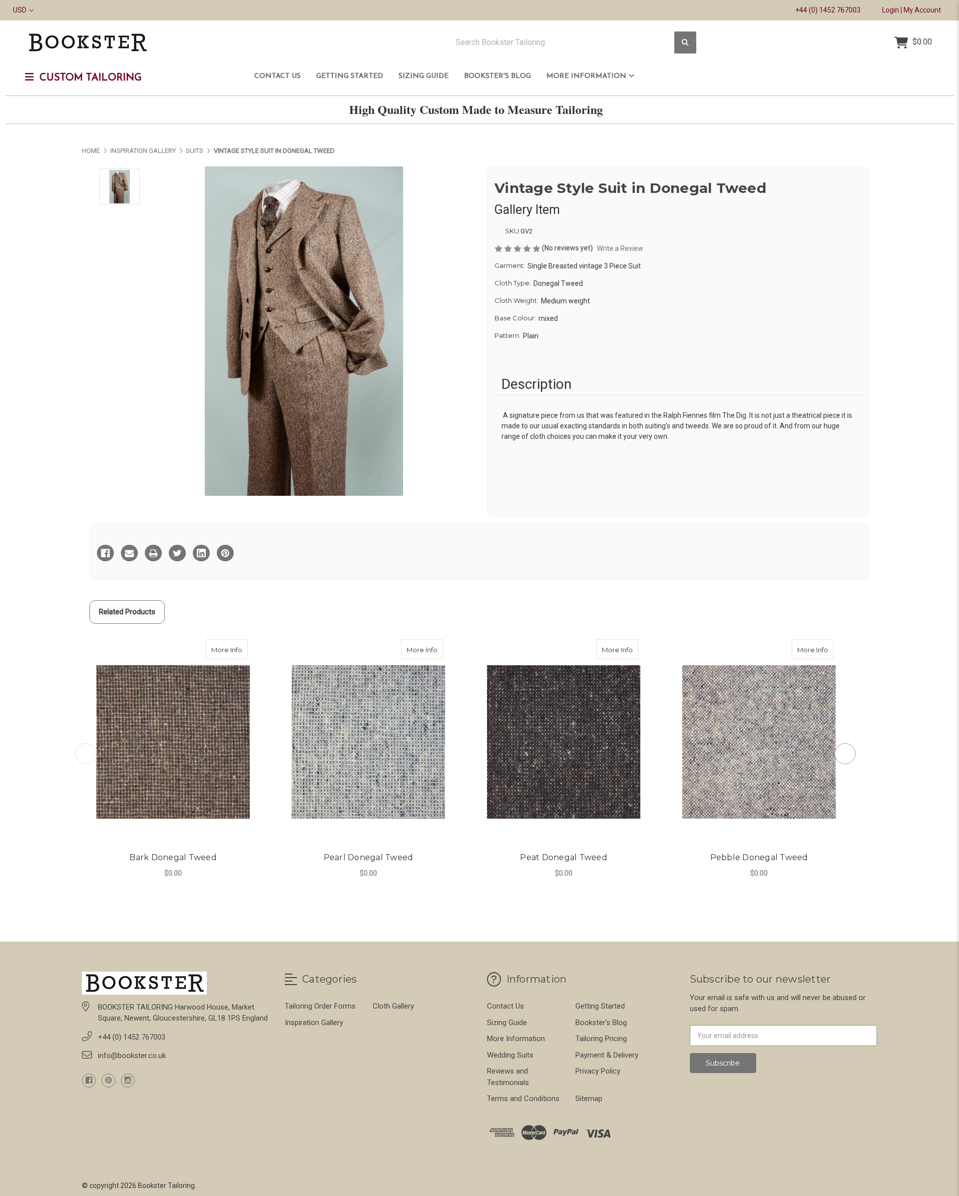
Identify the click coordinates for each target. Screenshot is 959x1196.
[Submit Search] (685, 42)
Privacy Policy (597, 1071)
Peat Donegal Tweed (563, 857)
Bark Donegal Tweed (173, 857)
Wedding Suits (510, 1055)
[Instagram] (128, 1081)
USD (20, 10)
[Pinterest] (225, 553)
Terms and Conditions (523, 1098)
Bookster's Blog (497, 76)
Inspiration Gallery (314, 1022)
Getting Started (349, 76)
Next (845, 753)
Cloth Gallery (393, 1006)
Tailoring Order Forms (320, 1006)
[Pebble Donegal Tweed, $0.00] (759, 742)
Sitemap (588, 1098)
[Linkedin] (201, 553)
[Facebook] (105, 553)
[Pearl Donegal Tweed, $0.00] (368, 742)
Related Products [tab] (127, 611)
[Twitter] (177, 553)
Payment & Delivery (606, 1055)
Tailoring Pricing (601, 1038)
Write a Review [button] (620, 248)
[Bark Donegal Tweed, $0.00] (173, 742)
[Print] (153, 553)
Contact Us (277, 76)
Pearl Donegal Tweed (369, 857)
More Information (587, 76)
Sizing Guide (424, 76)
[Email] (129, 553)
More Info (229, 649)
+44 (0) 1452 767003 (828, 10)
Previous (85, 753)
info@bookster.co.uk (132, 1055)
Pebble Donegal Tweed (759, 857)
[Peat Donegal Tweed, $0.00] (563, 742)
